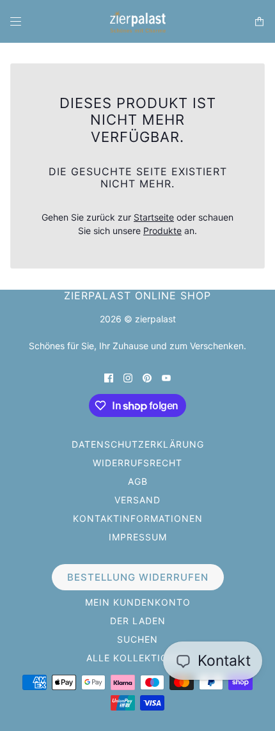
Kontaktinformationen (138, 518)
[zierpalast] (138, 21)
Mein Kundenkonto (138, 602)
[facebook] (108, 377)
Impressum (138, 536)
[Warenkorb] (259, 21)
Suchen (137, 639)
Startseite (154, 217)
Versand (137, 499)
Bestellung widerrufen (137, 577)
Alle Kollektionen (137, 657)
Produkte (162, 230)
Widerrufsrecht (137, 462)
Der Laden (138, 620)
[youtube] (166, 377)
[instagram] (128, 377)
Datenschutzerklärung (138, 444)
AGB (138, 481)
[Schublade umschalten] (15, 21)
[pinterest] (147, 377)
